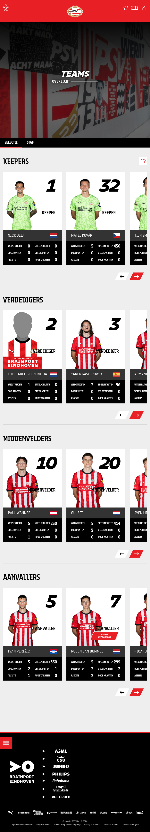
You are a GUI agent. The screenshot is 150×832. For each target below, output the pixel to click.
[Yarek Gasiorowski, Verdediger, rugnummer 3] (95, 339)
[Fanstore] (126, 8)
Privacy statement (92, 824)
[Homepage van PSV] (75, 10)
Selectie (11, 142)
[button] (6, 743)
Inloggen (144, 8)
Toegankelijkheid (43, 824)
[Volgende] (136, 276)
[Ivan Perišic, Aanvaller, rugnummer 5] (32, 617)
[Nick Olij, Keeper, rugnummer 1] (32, 201)
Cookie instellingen (130, 824)
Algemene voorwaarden (22, 824)
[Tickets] (135, 8)
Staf (30, 142)
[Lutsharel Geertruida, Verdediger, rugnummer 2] (32, 339)
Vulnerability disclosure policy (67, 824)
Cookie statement (111, 824)
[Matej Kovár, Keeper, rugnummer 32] (95, 201)
